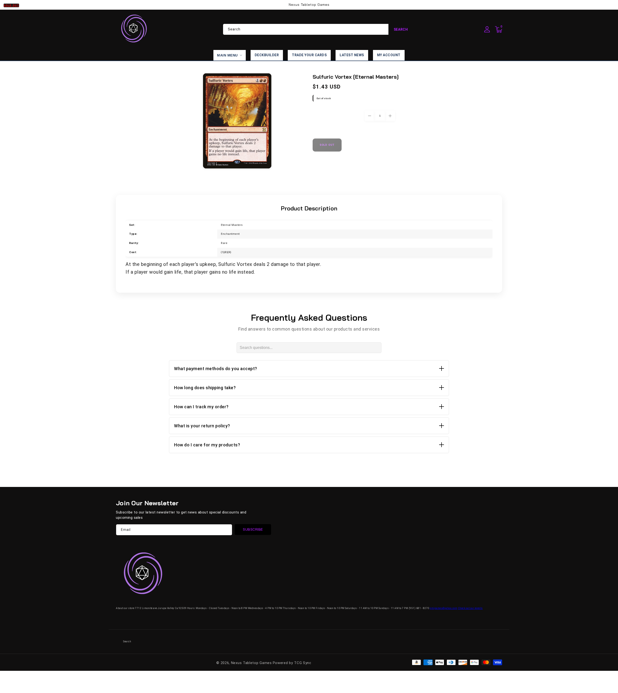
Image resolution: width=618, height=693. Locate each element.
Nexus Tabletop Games (251, 663)
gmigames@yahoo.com (443, 608)
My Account (388, 55)
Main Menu (227, 55)
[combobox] (318, 29)
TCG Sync (302, 663)
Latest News (352, 55)
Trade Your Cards (309, 55)
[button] (498, 29)
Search (401, 29)
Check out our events (470, 608)
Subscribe (253, 529)
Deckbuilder (267, 55)
